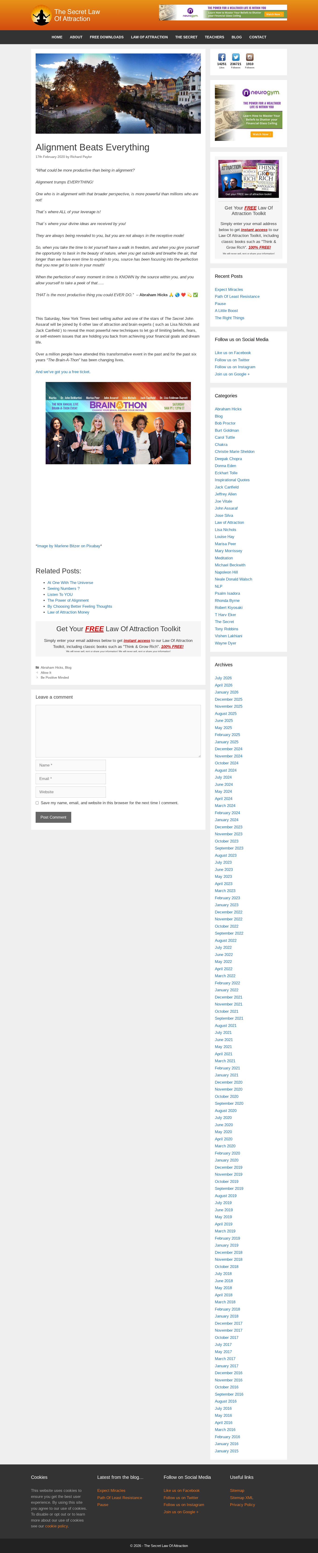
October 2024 (226, 763)
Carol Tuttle (225, 437)
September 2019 (229, 1188)
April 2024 (223, 798)
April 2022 (223, 969)
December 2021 (228, 997)
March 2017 (225, 1359)
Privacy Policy (242, 1505)
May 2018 (223, 1288)
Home (57, 37)
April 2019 (223, 1224)
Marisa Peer (225, 544)
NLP (218, 586)
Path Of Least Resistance (237, 296)
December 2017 (228, 1323)
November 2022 (228, 919)
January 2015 (226, 1451)
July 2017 (223, 1344)
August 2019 (226, 1196)
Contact (257, 37)
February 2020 (227, 1153)
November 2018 (228, 1259)
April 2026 (223, 685)
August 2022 (226, 940)
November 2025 (228, 706)
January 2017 (226, 1366)
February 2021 (227, 1068)
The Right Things (229, 318)
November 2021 (228, 1004)
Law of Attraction (149, 37)
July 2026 (223, 678)
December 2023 (228, 827)
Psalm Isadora (227, 593)
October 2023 (226, 841)
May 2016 (223, 1415)
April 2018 (223, 1295)
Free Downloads (107, 37)
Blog (237, 37)
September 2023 (229, 848)
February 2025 (227, 735)
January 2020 (226, 1160)
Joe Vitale (223, 501)
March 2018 (225, 1302)
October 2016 (226, 1387)
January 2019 (226, 1245)
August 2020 (226, 1110)
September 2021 (229, 1018)
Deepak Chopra (228, 459)
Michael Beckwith (230, 565)
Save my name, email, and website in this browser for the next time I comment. (110, 803)
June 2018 (224, 1281)
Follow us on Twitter (232, 360)
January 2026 (226, 692)
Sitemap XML (241, 1498)
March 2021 (225, 1061)
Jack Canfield (227, 487)
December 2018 (228, 1252)
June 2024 (224, 784)
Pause (220, 304)
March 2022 (225, 976)
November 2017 (228, 1330)
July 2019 (223, 1203)
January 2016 (226, 1444)
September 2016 (229, 1394)
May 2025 (223, 728)
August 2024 (226, 770)
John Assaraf (226, 508)
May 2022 (223, 961)
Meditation (224, 558)
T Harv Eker (225, 615)
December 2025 (228, 699)
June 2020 (224, 1125)
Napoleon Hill (226, 572)
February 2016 (227, 1437)
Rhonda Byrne (227, 600)
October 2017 (226, 1337)
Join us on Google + (232, 374)
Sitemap (237, 1490)
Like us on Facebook (233, 353)
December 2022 (228, 912)
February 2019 (227, 1238)
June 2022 (224, 954)
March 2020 (225, 1146)
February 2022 (227, 983)
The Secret (186, 37)
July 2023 (223, 862)
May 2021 (223, 1047)
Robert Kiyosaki (229, 607)
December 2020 (228, 1082)
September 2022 (229, 933)
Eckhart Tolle (226, 473)
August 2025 (226, 713)
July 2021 (223, 1032)
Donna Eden (225, 466)
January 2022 (226, 990)
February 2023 (227, 898)
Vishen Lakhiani (228, 636)
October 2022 (226, 926)
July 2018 (223, 1273)
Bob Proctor (225, 423)
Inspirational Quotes (232, 480)
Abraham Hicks (52, 667)
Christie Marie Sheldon (234, 451)
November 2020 (228, 1089)
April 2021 (223, 1054)
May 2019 (223, 1217)
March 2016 (225, 1429)
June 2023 (224, 869)
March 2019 (225, 1231)
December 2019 (228, 1167)
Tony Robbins (226, 629)
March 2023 (225, 891)
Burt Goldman (227, 430)
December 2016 (228, 1373)
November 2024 (228, 756)
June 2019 (224, 1210)
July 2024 (223, 777)
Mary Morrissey (228, 551)
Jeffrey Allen (226, 494)
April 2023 (223, 884)
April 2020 (223, 1139)
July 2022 (223, 947)
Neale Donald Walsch (233, 579)
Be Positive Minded (55, 677)
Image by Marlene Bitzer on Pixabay (68, 546)
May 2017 (223, 1352)
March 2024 (225, 805)
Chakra (221, 444)
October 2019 (226, 1181)
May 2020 (223, 1132)
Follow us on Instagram (235, 367)
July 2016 (223, 1408)
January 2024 (226, 820)
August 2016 (226, 1401)
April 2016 (223, 1422)
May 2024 (223, 791)
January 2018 (226, 1316)
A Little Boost (226, 311)
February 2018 (227, 1309)
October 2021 (226, 1011)
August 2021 (226, 1025)
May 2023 (223, 876)
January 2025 (226, 742)
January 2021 (226, 1075)
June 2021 (224, 1040)
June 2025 (224, 720)
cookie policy (56, 1526)
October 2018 (226, 1266)
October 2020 (226, 1096)
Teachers (214, 37)
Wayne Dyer (225, 643)
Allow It (46, 672)
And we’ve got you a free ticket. (63, 372)
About (76, 37)
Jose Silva (224, 515)
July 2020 (223, 1117)
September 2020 (229, 1103)
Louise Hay (224, 536)
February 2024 (227, 813)
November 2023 (228, 834)
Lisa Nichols (225, 530)
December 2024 (228, 749)
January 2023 (226, 905)
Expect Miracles (229, 289)
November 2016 (228, 1380)
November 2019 (228, 1174)
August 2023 (226, 855)
